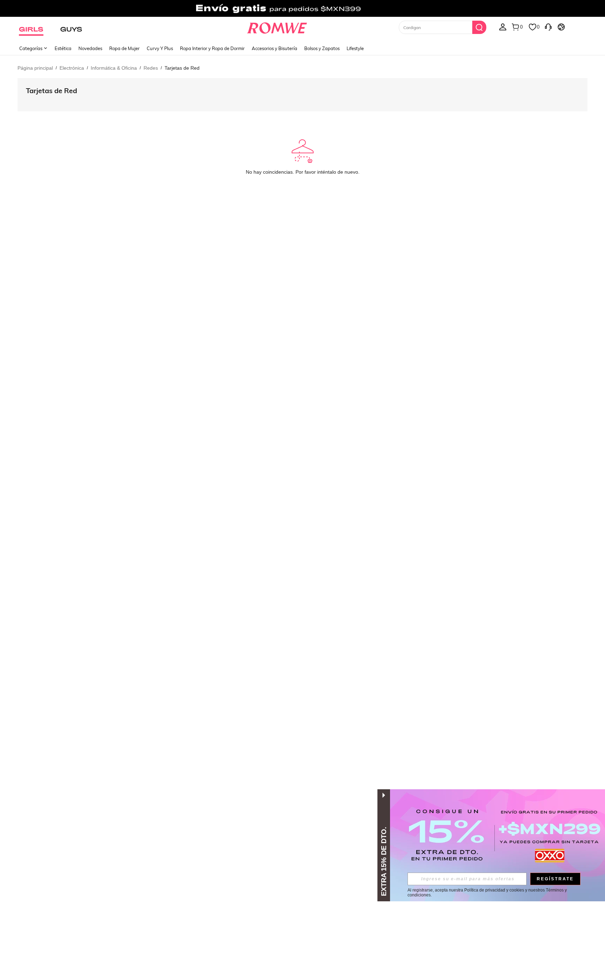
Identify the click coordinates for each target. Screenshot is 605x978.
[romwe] (277, 26)
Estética (63, 48)
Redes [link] (151, 68)
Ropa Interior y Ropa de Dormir (212, 48)
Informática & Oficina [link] (114, 68)
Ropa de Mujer (124, 48)
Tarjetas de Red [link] (182, 68)
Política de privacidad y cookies (494, 890)
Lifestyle (355, 48)
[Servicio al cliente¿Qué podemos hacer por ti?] (548, 26)
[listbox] (503, 26)
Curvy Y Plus (160, 48)
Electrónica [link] (72, 68)
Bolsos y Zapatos (322, 48)
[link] (302, 8)
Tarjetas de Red (51, 90)
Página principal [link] (35, 68)
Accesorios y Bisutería (274, 48)
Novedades (90, 48)
